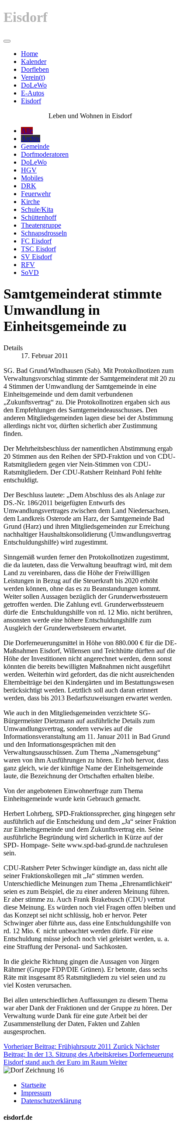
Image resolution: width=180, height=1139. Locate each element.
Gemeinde (35, 146)
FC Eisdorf (36, 241)
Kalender (33, 61)
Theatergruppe (41, 225)
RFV (28, 264)
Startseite (33, 1085)
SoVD (30, 272)
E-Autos (32, 93)
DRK (28, 186)
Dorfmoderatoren (45, 154)
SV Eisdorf (36, 256)
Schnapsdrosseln (44, 233)
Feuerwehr (36, 193)
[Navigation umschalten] (6, 41)
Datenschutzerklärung (51, 1100)
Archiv (30, 138)
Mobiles (32, 178)
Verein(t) (33, 77)
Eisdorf (31, 101)
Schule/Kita (37, 209)
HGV (29, 170)
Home (29, 53)
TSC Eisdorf (38, 249)
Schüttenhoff (38, 217)
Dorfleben (35, 69)
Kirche (30, 201)
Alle (27, 130)
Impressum (36, 1093)
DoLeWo (34, 85)
